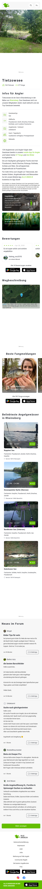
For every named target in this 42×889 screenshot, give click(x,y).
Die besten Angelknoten (21, 863)
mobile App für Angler (31, 152)
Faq (21, 867)
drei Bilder (30, 155)
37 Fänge (19, 155)
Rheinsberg (14, 100)
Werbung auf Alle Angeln (21, 856)
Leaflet (4, 304)
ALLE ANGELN (27, 177)
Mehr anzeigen (21, 826)
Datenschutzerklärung (21, 842)
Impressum (21, 845)
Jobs (21, 852)
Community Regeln (21, 860)
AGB (21, 849)
